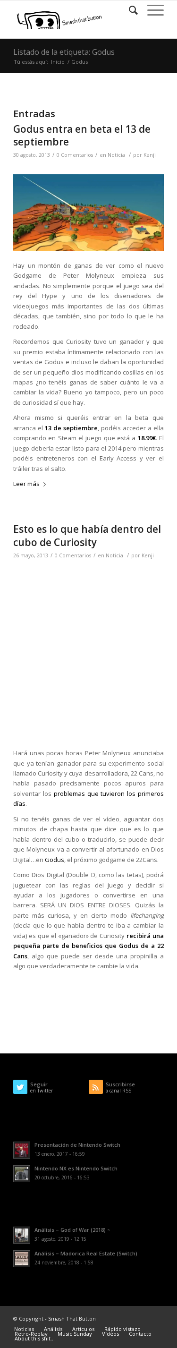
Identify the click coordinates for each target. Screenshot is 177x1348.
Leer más (26, 483)
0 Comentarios (75, 155)
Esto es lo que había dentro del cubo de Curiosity (87, 535)
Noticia (116, 155)
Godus (54, 859)
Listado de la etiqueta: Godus (64, 52)
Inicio (58, 61)
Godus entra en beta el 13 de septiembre (82, 135)
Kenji (149, 155)
